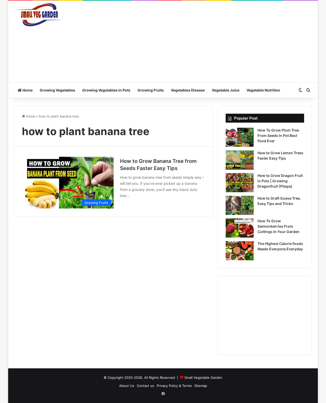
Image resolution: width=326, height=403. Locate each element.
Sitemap (200, 386)
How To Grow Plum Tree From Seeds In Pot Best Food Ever (278, 135)
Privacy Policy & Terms (174, 386)
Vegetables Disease (188, 90)
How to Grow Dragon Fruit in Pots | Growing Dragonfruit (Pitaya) (280, 180)
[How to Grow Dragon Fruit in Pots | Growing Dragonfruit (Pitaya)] (240, 182)
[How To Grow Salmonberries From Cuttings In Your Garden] (240, 228)
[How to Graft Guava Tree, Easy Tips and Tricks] (240, 205)
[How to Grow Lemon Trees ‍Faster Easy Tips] (240, 160)
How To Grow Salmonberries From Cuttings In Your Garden (278, 226)
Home (27, 90)
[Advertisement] (214, 41)
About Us (126, 386)
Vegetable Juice (225, 90)
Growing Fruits (151, 90)
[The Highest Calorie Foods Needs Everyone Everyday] (240, 250)
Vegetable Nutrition (263, 90)
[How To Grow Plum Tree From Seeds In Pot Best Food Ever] (240, 137)
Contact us (145, 386)
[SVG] (39, 14)
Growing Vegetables (57, 90)
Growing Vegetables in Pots (106, 90)
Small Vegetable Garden (203, 377)
